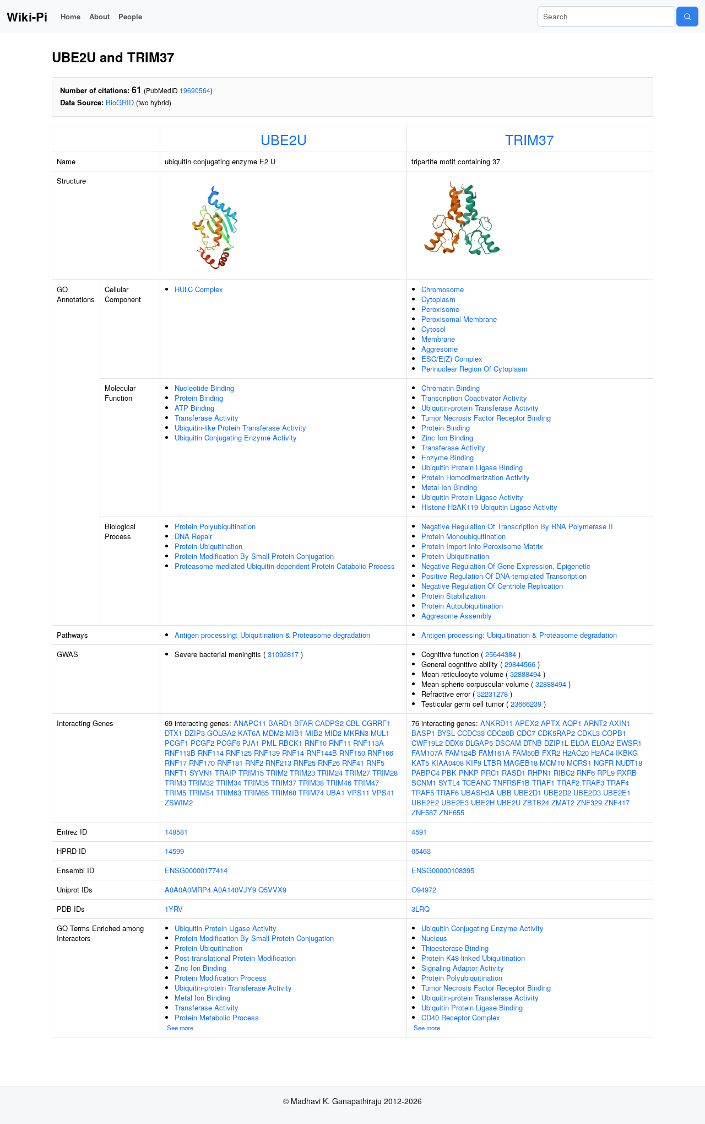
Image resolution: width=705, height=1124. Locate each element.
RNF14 (293, 752)
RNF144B (321, 752)
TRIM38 (311, 782)
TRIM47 (366, 782)
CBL (353, 723)
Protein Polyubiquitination (215, 526)
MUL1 (380, 733)
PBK (449, 772)
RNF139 (267, 752)
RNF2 (254, 762)
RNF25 (305, 762)
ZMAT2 (562, 802)
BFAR (303, 723)
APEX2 (527, 723)
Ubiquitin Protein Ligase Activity (472, 497)
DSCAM (508, 743)
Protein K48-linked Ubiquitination (473, 958)
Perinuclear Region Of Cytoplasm (474, 368)
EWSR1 (629, 743)
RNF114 (211, 752)
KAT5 (420, 762)
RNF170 (202, 762)
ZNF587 (424, 812)
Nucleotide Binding (204, 388)
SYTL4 (449, 782)
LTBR (492, 762)
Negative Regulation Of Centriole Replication (492, 585)
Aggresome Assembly (456, 615)
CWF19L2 (427, 743)
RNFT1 (176, 772)
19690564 (195, 90)
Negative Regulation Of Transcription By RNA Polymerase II (517, 526)
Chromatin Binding (450, 388)
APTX (550, 723)
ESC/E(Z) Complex (451, 358)
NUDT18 (629, 762)
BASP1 (423, 733)
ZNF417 (617, 802)
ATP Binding (194, 407)
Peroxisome (440, 309)
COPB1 (614, 733)
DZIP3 (195, 733)
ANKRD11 (496, 723)
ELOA (580, 743)
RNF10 (316, 743)
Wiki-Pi (27, 16)
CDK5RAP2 (556, 733)
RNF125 (239, 752)
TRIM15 (251, 772)
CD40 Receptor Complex (460, 1017)
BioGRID (120, 102)
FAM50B (526, 752)
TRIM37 (529, 139)
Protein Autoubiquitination (462, 605)
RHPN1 (539, 772)
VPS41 (383, 792)
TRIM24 (330, 772)
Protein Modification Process (221, 977)
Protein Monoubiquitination (463, 536)
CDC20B (500, 733)
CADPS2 (329, 723)
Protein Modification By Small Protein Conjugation (254, 556)
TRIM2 (277, 772)
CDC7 (526, 733)
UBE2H (483, 802)
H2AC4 (602, 752)
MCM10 (552, 762)
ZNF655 (451, 812)
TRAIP (225, 772)
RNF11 (340, 743)
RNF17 (176, 762)
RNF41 (353, 762)
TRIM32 (201, 782)
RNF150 (352, 752)
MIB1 (294, 733)
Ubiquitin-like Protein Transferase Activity (240, 427)
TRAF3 (593, 782)
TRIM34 (228, 782)
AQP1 (572, 723)
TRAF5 (422, 792)
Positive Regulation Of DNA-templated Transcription (504, 576)
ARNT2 (595, 723)
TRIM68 (283, 792)
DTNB (532, 743)
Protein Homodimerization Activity (475, 477)
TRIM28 (385, 772)
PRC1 (490, 772)
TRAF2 (568, 782)
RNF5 (375, 762)
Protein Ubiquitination (208, 546)
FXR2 (551, 752)
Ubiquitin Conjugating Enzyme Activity (236, 437)
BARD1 (280, 723)
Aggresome (439, 348)
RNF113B (180, 752)
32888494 (525, 674)
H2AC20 (575, 752)
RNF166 (380, 752)
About (99, 16)
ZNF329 (589, 802)
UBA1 (335, 792)
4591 (419, 831)
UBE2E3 (455, 802)
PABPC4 (425, 772)
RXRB (627, 772)
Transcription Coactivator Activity (474, 397)
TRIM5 (175, 792)
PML (269, 743)
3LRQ (420, 908)
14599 (174, 851)
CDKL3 (588, 733)
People (130, 16)
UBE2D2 (557, 792)
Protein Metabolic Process (217, 1017)
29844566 (520, 664)
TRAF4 (617, 782)
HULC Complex (199, 289)
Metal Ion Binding (449, 487)
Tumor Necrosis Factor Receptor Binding (486, 417)
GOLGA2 (221, 733)
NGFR (604, 762)
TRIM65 (256, 792)
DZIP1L (556, 743)
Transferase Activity (206, 417)
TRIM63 (228, 792)
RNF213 (278, 762)
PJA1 (250, 743)
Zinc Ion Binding (447, 437)
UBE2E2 (425, 802)
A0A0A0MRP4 (188, 889)
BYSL (446, 733)
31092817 (283, 654)
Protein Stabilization (453, 595)
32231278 (492, 694)
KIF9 (473, 762)
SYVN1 (201, 772)
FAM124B (460, 752)
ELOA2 (603, 743)
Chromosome (442, 289)
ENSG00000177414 (196, 870)
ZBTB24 (536, 802)
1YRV (174, 908)
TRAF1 (543, 782)
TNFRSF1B (511, 782)
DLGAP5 (479, 743)
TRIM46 (338, 782)
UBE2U (284, 139)
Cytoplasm (438, 299)
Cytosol (433, 329)
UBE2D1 (527, 792)
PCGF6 (228, 743)
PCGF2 (202, 743)
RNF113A (368, 743)
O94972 (423, 889)
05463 (421, 851)
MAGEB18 (520, 762)
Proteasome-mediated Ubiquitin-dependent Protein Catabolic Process (285, 566)
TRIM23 (302, 772)
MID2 (332, 733)
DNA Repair (193, 536)
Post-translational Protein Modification (235, 958)
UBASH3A (478, 792)
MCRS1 (579, 762)
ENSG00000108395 (442, 870)
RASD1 (513, 772)
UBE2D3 (587, 792)
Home (70, 16)
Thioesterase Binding (455, 948)
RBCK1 (290, 743)
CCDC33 (471, 733)
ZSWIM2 (179, 802)
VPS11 (358, 792)
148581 (176, 831)
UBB (504, 792)
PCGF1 (176, 743)
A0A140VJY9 (234, 889)
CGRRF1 (376, 723)
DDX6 (454, 743)
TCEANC (476, 782)
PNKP (469, 772)
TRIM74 (311, 792)
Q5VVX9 (272, 889)
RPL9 (606, 772)
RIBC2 (564, 772)
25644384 (500, 654)
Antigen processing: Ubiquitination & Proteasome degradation (272, 635)
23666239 (526, 703)
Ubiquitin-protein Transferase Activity (480, 407)
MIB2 (313, 733)
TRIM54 (201, 792)
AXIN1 (619, 723)
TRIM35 (256, 782)
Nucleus (434, 938)
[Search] (687, 16)
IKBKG (627, 752)
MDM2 (273, 733)
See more (180, 1027)
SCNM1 (423, 782)
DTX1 (173, 733)
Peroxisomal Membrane (459, 319)
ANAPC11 (250, 723)
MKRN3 (356, 733)
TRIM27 (357, 772)
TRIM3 (175, 782)
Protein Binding (199, 397)
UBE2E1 (617, 792)
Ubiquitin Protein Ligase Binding (472, 467)
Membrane (438, 339)
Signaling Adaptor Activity (462, 967)
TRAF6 (447, 792)
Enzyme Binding (447, 457)
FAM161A (494, 752)
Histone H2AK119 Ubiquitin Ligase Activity (489, 507)
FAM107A (427, 752)
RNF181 (230, 762)
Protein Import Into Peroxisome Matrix (482, 546)
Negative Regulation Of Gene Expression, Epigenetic (505, 566)
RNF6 (586, 772)
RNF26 (329, 762)
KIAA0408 (447, 762)
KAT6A (249, 733)
